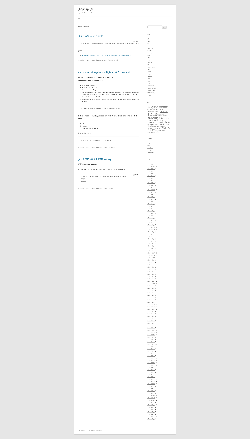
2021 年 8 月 (151, 234)
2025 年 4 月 (151, 176)
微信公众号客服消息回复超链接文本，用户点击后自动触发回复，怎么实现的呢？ (106, 55)
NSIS (163, 118)
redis (156, 124)
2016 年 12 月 (151, 358)
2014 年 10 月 (151, 400)
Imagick (161, 114)
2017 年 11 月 (151, 332)
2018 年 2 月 (151, 325)
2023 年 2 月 (151, 208)
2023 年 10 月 (151, 190)
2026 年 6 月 (151, 164)
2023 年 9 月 (151, 192)
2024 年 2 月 (151, 187)
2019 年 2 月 (151, 302)
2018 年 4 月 (151, 321)
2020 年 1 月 (151, 278)
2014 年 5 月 (151, 412)
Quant (149, 74)
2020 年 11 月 (151, 255)
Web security (151, 92)
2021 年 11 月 (151, 229)
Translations (150, 85)
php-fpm (153, 120)
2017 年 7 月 (151, 342)
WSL (164, 128)
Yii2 (169, 128)
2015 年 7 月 (151, 391)
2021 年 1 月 (151, 250)
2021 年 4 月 (151, 243)
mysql (151, 117)
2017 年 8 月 (151, 339)
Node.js (149, 62)
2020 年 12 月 (151, 253)
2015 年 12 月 (151, 379)
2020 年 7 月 (151, 264)
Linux (148, 60)
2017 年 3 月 (151, 351)
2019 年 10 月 (151, 283)
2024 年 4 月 (151, 185)
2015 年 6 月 (151, 393)
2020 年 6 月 (151, 267)
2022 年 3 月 (151, 220)
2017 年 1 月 (151, 356)
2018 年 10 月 (151, 309)
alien (148, 107)
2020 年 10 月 (151, 257)
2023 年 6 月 (151, 199)
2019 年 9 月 (151, 285)
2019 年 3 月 (151, 300)
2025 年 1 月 (151, 178)
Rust (148, 81)
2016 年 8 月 (151, 367)
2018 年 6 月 (151, 316)
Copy (136, 41)
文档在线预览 (150, 132)
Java (148, 57)
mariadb (158, 115)
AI (148, 39)
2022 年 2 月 (151, 222)
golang (150, 113)
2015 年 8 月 (151, 388)
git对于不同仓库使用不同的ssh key (94, 159)
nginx (158, 117)
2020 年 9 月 (151, 260)
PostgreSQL (152, 122)
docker (161, 109)
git (110, 188)
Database (150, 48)
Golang (149, 50)
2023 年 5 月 (151, 201)
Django (155, 109)
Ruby (148, 78)
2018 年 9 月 (151, 311)
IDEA (110, 147)
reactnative (150, 124)
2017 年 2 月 (151, 353)
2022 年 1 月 (151, 225)
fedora (163, 111)
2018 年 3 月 (151, 323)
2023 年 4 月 (151, 204)
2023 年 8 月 (151, 194)
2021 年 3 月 (151, 246)
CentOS (154, 106)
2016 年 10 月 (151, 363)
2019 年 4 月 (151, 297)
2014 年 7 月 (151, 407)
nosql (148, 64)
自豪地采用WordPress (96, 431)
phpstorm (158, 120)
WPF (160, 128)
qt (169, 122)
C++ (148, 46)
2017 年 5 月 (151, 346)
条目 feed (150, 148)
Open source (151, 67)
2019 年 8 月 (151, 288)
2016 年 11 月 (151, 360)
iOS (148, 55)
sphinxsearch (165, 124)
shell (160, 124)
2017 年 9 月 (151, 337)
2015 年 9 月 (151, 386)
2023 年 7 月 (151, 197)
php (149, 120)
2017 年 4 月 (151, 349)
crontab (149, 109)
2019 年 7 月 (151, 290)
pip (162, 120)
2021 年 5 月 (151, 241)
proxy (160, 122)
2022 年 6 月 (151, 215)
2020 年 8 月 (151, 262)
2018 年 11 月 (151, 307)
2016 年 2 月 (151, 374)
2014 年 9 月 (151, 402)
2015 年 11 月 (151, 381)
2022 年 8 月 (151, 211)
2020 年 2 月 (151, 276)
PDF (167, 118)
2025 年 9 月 (151, 169)
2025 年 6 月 (151, 173)
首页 (79, 18)
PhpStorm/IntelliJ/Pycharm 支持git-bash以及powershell (104, 72)
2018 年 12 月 (151, 304)
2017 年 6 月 (151, 344)
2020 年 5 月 (151, 269)
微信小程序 (162, 130)
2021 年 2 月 (151, 248)
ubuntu (150, 126)
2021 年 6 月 (151, 239)
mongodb (164, 115)
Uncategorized (102, 60)
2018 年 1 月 (151, 328)
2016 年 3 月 (151, 372)
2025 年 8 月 (151, 171)
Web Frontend (151, 90)
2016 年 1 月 (151, 377)
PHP (148, 69)
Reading (149, 76)
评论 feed (150, 150)
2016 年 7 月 (151, 370)
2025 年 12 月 (151, 166)
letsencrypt (151, 115)
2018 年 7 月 (151, 314)
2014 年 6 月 (151, 409)
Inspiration (150, 53)
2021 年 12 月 (151, 227)
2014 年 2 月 (151, 419)
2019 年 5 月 (151, 295)
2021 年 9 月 (151, 232)
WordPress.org (151, 152)
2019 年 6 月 (151, 293)
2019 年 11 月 (151, 281)
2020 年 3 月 (151, 274)
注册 (148, 143)
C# (148, 43)
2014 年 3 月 (151, 416)
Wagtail (156, 128)
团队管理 (151, 130)
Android (149, 41)
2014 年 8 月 (151, 405)
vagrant (156, 126)
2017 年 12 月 (151, 330)
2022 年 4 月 (151, 218)
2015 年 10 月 (151, 384)
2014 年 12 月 (151, 395)
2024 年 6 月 (151, 183)
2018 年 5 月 (151, 318)
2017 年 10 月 (151, 335)
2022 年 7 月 (151, 213)
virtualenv (150, 128)
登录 (148, 145)
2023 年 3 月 (151, 206)
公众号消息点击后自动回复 (91, 36)
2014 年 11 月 (151, 398)
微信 (115, 60)
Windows (150, 95)
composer (163, 107)
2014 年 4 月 (151, 414)
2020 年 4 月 (151, 271)
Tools (99, 147)
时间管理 (156, 132)
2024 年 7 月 (151, 180)
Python (149, 71)
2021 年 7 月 (151, 236)
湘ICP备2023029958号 (84, 431)
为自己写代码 (85, 9)
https (156, 114)
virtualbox (162, 126)
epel (158, 111)
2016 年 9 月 (151, 365)
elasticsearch (152, 111)
